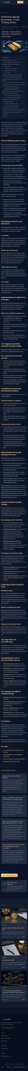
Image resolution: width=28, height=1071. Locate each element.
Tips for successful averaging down (13, 77)
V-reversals (7, 72)
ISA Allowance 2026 (8, 960)
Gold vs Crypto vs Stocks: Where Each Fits (13, 928)
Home (2, 12)
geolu (6, 12)
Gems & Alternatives (6, 1038)
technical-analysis (15, 31)
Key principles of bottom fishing (11, 62)
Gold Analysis (4, 1041)
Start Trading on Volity (8, 875)
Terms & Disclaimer (9, 1067)
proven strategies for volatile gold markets (14, 759)
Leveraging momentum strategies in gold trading (12, 79)
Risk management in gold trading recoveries (13, 91)
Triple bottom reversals (10, 70)
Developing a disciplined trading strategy (12, 112)
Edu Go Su (5, 26)
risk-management (6, 36)
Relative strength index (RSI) (11, 103)
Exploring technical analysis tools (10, 99)
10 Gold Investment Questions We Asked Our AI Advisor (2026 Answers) (13, 991)
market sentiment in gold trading (10, 93)
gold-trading (5, 31)
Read (23, 936)
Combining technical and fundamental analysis (14, 84)
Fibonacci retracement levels (11, 105)
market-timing (5, 34)
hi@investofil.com (5, 1056)
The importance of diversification (10, 108)
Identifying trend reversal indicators (11, 64)
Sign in (20, 2)
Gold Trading (4, 1036)
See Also (5, 116)
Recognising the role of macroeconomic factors (14, 110)
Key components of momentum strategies (14, 82)
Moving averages (8, 101)
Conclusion (5, 114)
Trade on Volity (4, 1048)
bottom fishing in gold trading (9, 60)
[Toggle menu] (25, 2)
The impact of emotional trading (12, 97)
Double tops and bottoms (10, 68)
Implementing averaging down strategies (12, 75)
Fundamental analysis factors (11, 89)
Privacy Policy (3, 1067)
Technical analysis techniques (11, 87)
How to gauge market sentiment (12, 95)
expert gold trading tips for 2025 (11, 761)
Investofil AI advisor (8, 741)
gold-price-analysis (16, 34)
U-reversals (7, 66)
